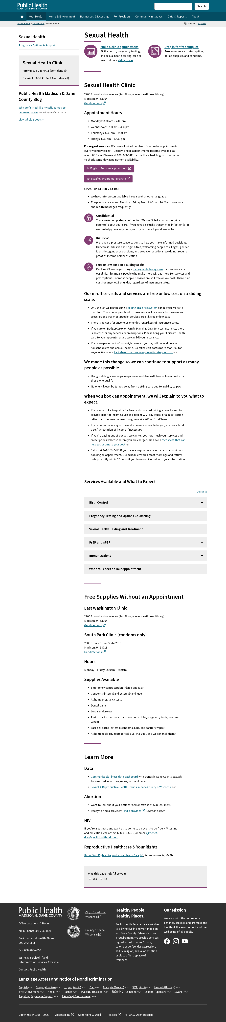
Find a (134, 811)
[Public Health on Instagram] (176, 941)
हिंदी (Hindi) (139, 987)
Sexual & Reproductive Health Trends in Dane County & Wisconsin (131, 787)
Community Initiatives (149, 16)
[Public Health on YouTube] (185, 941)
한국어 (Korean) (29, 992)
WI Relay (31, 957)
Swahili (179, 992)
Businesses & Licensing (94, 16)
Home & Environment (61, 16)
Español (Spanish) (155, 992)
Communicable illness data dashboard (114, 776)
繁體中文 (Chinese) (124, 992)
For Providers (122, 16)
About (195, 16)
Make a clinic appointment (119, 47)
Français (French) (113, 987)
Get (95, 103)
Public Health (24, 23)
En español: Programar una (110, 178)
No (105, 879)
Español (202, 23)
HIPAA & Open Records (139, 1015)
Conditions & (90, 1015)
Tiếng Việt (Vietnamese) (76, 996)
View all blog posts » (31, 119)
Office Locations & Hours (34, 923)
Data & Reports (177, 16)
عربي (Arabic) (72, 987)
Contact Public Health (32, 969)
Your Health (36, 16)
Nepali (51, 992)
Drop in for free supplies (181, 47)
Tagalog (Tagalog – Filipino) (36, 996)
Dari (92, 987)
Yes (95, 879)
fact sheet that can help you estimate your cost (143, 352)
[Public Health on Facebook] (167, 941)
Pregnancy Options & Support (37, 45)
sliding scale (125, 60)
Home (22, 16)
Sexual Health (32, 36)
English (23, 987)
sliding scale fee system (148, 269)
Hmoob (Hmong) (164, 987)
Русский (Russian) (92, 992)
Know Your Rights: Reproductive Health (113, 855)
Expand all (202, 491)
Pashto (68, 992)
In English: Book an (110, 168)
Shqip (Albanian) (46, 987)
